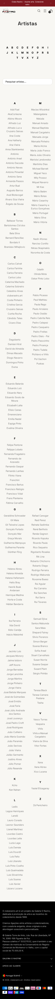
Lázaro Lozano (15, 888)
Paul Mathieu (40, 299)
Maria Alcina (40, 146)
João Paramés (14, 741)
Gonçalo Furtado (14, 529)
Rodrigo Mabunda (40, 574)
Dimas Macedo (15, 353)
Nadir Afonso (40, 239)
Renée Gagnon (40, 533)
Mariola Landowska (40, 159)
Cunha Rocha (15, 313)
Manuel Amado (40, 123)
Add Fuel (14, 109)
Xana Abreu (40, 767)
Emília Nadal (14, 419)
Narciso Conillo (40, 243)
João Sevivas (15, 745)
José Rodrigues (14, 727)
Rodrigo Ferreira (40, 570)
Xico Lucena (40, 771)
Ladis (14, 806)
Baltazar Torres (15, 220)
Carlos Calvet (15, 263)
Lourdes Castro (15, 833)
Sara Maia (40, 628)
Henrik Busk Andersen (14, 589)
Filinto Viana (14, 475)
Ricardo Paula (40, 542)
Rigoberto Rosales (40, 552)
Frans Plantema (15, 498)
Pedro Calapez (40, 322)
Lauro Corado (14, 820)
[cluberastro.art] (9, 10)
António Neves (14, 167)
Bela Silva (15, 233)
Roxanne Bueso (40, 579)
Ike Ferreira (15, 620)
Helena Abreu (15, 568)
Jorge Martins (14, 678)
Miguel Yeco (40, 173)
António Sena (15, 176)
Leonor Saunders (15, 824)
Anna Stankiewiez (14, 149)
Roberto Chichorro (40, 561)
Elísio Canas (14, 410)
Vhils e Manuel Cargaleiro (40, 735)
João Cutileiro (14, 732)
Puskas (40, 363)
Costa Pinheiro (14, 300)
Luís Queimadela (14, 870)
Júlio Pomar (14, 763)
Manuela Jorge (40, 137)
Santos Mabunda (40, 623)
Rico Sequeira (40, 547)
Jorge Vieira (14, 687)
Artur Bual (15, 185)
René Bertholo (40, 529)
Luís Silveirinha (15, 874)
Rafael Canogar (40, 515)
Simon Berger (40, 641)
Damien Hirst (14, 344)
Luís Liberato (14, 861)
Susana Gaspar (40, 664)
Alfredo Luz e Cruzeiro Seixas (14, 129)
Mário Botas (40, 196)
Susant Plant (40, 668)
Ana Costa (14, 135)
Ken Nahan (14, 789)
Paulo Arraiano (40, 309)
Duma (15, 367)
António (15, 154)
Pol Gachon (40, 359)
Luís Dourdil (14, 852)
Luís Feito (15, 856)
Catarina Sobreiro (14, 286)
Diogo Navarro (15, 357)
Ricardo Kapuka (40, 538)
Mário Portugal (40, 213)
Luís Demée (15, 847)
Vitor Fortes (40, 745)
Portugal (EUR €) (13, 976)
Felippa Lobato (15, 449)
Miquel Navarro (40, 182)
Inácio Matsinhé (14, 634)
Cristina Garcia (14, 304)
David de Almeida (14, 348)
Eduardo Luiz (15, 388)
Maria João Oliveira (40, 155)
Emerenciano (15, 414)
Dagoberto (14, 339)
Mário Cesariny (40, 200)
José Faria (14, 705)
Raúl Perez (40, 520)
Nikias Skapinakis (40, 248)
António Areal (15, 158)
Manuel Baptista (40, 127)
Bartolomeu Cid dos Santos (14, 227)
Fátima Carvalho (14, 502)
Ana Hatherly (14, 140)
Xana (40, 762)
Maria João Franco (40, 150)
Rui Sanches (40, 592)
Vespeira (40, 724)
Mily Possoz (40, 177)
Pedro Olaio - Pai (40, 336)
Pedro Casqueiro (40, 327)
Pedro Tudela (40, 349)
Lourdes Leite (15, 838)
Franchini (14, 480)
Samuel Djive (40, 618)
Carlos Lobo (14, 277)
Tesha (40, 702)
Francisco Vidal (15, 493)
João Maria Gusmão (14, 736)
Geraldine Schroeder (15, 515)
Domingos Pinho (14, 362)
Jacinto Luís (14, 651)
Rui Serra (40, 597)
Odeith (40, 269)
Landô (14, 815)
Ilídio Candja (14, 629)
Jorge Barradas (15, 669)
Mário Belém (40, 191)
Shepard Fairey (40, 632)
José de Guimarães (15, 696)
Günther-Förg (15, 552)
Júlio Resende (14, 768)
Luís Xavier (14, 883)
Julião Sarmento (14, 754)
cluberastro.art (14, 295)
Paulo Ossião (40, 313)
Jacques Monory (15, 655)
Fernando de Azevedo (14, 460)
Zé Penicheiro (40, 805)
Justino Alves (15, 759)
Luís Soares (15, 879)
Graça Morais (15, 538)
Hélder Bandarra (14, 604)
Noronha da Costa (40, 252)
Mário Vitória (40, 222)
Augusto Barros (15, 190)
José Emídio (14, 701)
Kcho (14, 785)
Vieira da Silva (40, 741)
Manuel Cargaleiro (40, 132)
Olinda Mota (40, 274)
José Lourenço (15, 718)
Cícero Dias (15, 322)
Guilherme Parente (14, 547)
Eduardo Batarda (15, 383)
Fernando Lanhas (15, 471)
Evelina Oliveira (15, 428)
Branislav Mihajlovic (14, 246)
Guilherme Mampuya (15, 542)
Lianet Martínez (15, 829)
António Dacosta (14, 163)
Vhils (40, 728)
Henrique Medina (15, 595)
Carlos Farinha (14, 268)
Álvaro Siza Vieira (14, 199)
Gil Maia (14, 520)
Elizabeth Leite (14, 405)
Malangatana (40, 114)
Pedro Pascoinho (40, 340)
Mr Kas (40, 187)
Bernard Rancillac (15, 237)
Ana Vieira (14, 144)
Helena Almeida (14, 573)
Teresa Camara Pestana (40, 696)
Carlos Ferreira (14, 272)
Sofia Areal (40, 650)
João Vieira (15, 750)
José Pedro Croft (15, 722)
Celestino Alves (15, 291)
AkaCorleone (15, 114)
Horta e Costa (14, 599)
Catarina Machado (14, 282)
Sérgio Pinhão (40, 673)
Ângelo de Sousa (15, 204)
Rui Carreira (40, 588)
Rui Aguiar (40, 583)
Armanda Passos (15, 181)
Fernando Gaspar (15, 466)
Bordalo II (15, 242)
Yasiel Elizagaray (40, 788)
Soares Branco (40, 646)
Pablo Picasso (40, 295)
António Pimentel (15, 172)
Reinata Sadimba (40, 524)
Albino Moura (15, 118)
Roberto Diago (40, 565)
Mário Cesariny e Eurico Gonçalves (40, 207)
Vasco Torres (40, 719)
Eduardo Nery (14, 392)
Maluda (40, 118)
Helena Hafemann (14, 577)
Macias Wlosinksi (40, 109)
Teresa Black (40, 690)
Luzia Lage (14, 843)
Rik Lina (40, 556)
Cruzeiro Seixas (14, 309)
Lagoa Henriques (15, 811)
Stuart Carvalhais (40, 655)
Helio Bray (14, 582)
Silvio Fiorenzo (40, 637)
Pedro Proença (40, 345)
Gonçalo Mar (14, 533)
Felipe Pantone (14, 445)
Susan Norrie (40, 659)
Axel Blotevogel (14, 194)
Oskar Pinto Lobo (40, 278)
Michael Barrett (40, 168)
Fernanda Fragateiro (14, 454)
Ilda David (14, 625)
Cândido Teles (14, 318)
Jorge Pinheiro (14, 683)
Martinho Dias (40, 164)
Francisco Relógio (14, 489)
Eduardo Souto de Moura (14, 399)
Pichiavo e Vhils (40, 354)
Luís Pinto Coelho (15, 865)
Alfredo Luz (15, 123)
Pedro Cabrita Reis (40, 318)
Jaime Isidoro (15, 660)
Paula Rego (40, 304)
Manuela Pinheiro (40, 141)
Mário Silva (40, 217)
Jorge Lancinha (15, 674)
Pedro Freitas (40, 331)
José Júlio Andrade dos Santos (15, 712)
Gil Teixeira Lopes (14, 524)
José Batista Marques (15, 692)
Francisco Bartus (14, 484)
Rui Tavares (40, 602)
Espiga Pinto (14, 423)
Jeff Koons (14, 664)
